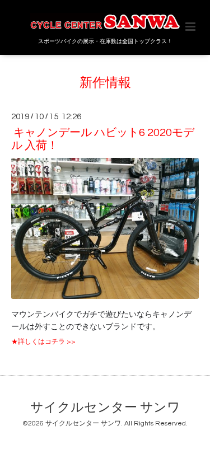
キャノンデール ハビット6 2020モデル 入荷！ (102, 139)
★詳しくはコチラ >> (43, 341)
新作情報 (105, 83)
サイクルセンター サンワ (105, 407)
